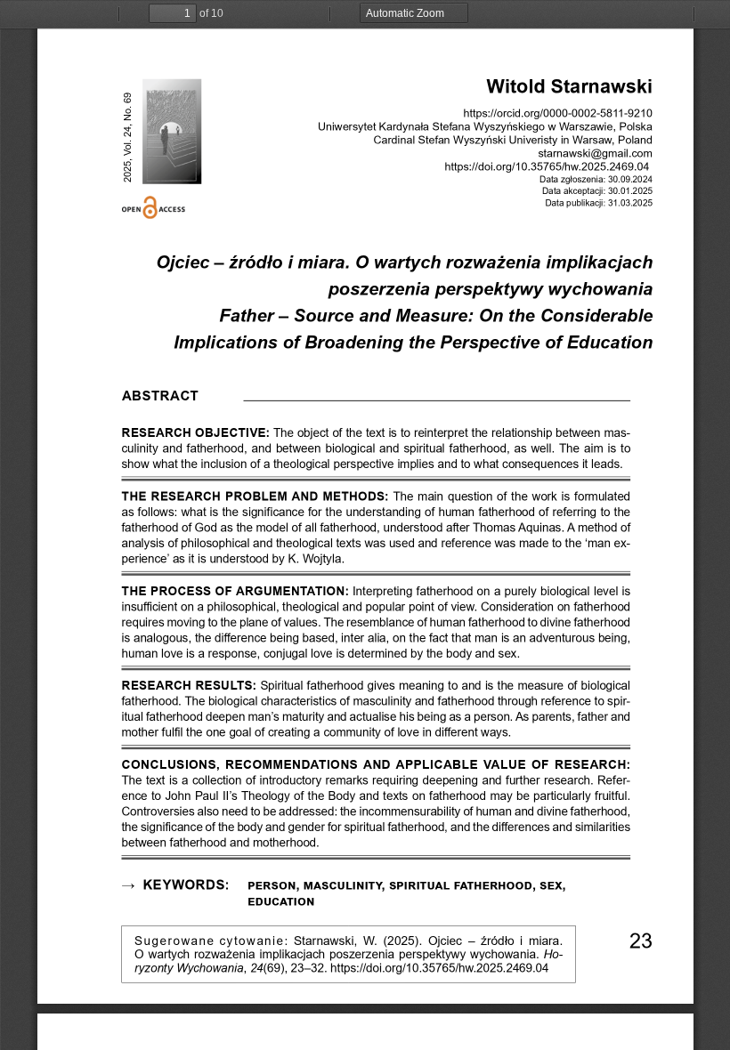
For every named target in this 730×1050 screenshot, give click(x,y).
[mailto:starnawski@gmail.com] (595, 153)
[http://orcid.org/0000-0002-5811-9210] (598, 113)
